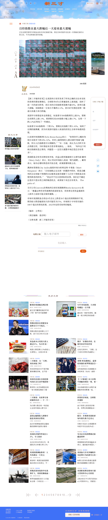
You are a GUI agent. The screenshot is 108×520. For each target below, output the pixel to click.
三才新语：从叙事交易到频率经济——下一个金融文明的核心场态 (40, 398)
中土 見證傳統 (88, 12)
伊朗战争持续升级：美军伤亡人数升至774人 (12, 187)
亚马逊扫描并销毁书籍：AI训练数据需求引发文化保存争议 (12, 206)
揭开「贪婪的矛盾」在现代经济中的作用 (86, 342)
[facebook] (98, 160)
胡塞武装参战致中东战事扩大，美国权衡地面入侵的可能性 (39, 472)
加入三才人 (90, 3)
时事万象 (32, 9)
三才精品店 (19, 512)
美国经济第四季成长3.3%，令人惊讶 (39, 435)
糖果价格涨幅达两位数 (39, 304)
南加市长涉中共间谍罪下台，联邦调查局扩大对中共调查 (12, 167)
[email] (98, 171)
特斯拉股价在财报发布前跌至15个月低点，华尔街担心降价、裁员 (39, 324)
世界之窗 (39, 9)
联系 (14, 3)
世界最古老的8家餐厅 (12, 149)
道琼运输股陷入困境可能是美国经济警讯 (39, 417)
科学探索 (46, 9)
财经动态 (32, 23)
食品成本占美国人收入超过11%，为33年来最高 (39, 342)
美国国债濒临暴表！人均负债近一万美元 (39, 453)
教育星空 (47, 11)
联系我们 (8, 512)
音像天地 (54, 11)
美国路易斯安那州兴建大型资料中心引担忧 (86, 471)
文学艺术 (74, 9)
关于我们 (8, 511)
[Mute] (22, 11)
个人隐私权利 (19, 517)
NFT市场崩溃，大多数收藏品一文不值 (86, 306)
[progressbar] (26, 11)
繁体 (101, 3)
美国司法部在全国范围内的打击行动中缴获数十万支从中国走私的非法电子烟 (39, 380)
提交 (82, 235)
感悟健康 (60, 9)
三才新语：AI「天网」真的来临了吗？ (39, 362)
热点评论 (37, 358)
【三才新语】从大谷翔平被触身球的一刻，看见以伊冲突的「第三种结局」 (86, 380)
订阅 (21, 3)
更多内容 (61, 11)
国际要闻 (37, 377)
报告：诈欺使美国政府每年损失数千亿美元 (86, 417)
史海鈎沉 (67, 9)
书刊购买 (29, 512)
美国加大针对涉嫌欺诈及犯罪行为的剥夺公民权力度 (86, 453)
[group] (17, 14)
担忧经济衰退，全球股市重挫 (86, 398)
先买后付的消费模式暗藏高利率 (86, 435)
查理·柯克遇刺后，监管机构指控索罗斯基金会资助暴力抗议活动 (86, 362)
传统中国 (53, 9)
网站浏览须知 (26, 517)
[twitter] (98, 166)
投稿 (7, 3)
